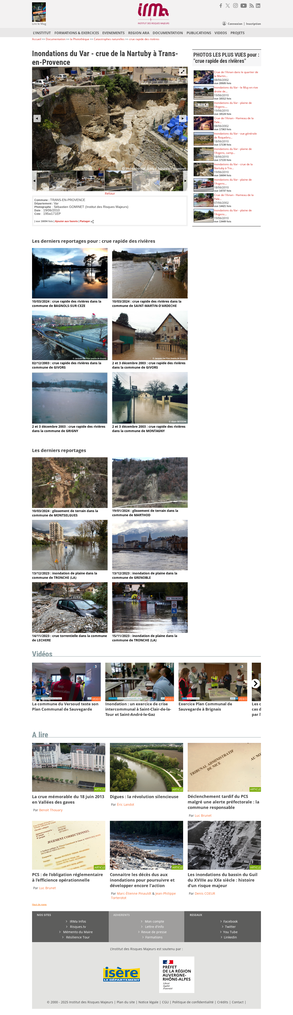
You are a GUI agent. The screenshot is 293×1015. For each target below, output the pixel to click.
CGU (165, 1002)
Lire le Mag (39, 24)
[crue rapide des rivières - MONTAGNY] (150, 422)
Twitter (230, 926)
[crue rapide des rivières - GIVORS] (70, 359)
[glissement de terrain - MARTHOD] (150, 506)
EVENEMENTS (113, 32)
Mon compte (154, 921)
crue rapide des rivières (144, 39)
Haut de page (39, 904)
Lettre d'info (154, 926)
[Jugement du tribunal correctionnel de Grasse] (224, 790)
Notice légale (148, 1002)
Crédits (222, 1002)
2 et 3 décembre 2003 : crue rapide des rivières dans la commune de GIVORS (148, 365)
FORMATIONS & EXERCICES (76, 32)
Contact (238, 1002)
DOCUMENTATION (168, 32)
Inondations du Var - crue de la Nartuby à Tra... (233, 166)
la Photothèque (80, 39)
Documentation (55, 39)
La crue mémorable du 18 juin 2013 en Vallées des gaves (68, 799)
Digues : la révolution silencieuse (144, 796)
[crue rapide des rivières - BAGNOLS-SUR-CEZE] (70, 297)
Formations (154, 937)
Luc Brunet (203, 815)
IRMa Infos (77, 921)
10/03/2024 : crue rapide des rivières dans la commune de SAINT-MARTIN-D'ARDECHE (146, 303)
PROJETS (237, 32)
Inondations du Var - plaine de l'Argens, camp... (233, 151)
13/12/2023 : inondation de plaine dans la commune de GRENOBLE (144, 575)
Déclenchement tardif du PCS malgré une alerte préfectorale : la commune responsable (223, 802)
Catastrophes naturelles (109, 39)
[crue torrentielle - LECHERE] (70, 631)
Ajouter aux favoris (66, 221)
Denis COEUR (205, 893)
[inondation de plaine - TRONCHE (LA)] (70, 569)
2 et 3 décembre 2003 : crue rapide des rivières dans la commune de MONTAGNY (148, 428)
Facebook (230, 921)
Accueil (36, 39)
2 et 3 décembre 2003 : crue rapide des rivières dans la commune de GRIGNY (68, 428)
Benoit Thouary (50, 810)
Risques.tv (77, 926)
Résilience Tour (77, 937)
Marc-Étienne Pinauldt (134, 893)
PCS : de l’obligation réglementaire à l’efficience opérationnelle (67, 877)
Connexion (235, 24)
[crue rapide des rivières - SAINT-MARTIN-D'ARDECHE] (150, 297)
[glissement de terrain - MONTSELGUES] (70, 507)
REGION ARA (138, 32)
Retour (110, 193)
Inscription (253, 24)
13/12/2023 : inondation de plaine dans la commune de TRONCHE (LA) (64, 575)
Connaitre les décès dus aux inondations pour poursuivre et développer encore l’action (142, 880)
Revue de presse (154, 932)
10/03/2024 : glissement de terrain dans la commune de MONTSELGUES (65, 513)
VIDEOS (220, 32)
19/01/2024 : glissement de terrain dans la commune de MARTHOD (145, 512)
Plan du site (126, 1002)
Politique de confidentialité (193, 1002)
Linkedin (230, 937)
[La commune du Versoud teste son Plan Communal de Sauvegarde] (66, 700)
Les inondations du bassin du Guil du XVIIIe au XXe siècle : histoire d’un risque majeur (223, 880)
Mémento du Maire (77, 932)
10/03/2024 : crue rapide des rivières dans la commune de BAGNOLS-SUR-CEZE (66, 303)
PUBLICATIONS (199, 32)
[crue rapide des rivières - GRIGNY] (70, 422)
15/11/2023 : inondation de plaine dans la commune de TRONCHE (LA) (144, 638)
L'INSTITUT (42, 32)
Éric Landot (125, 804)
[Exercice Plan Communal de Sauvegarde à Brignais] (213, 700)
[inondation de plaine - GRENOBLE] (150, 569)
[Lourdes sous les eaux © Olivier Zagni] (68, 790)
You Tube (230, 932)
